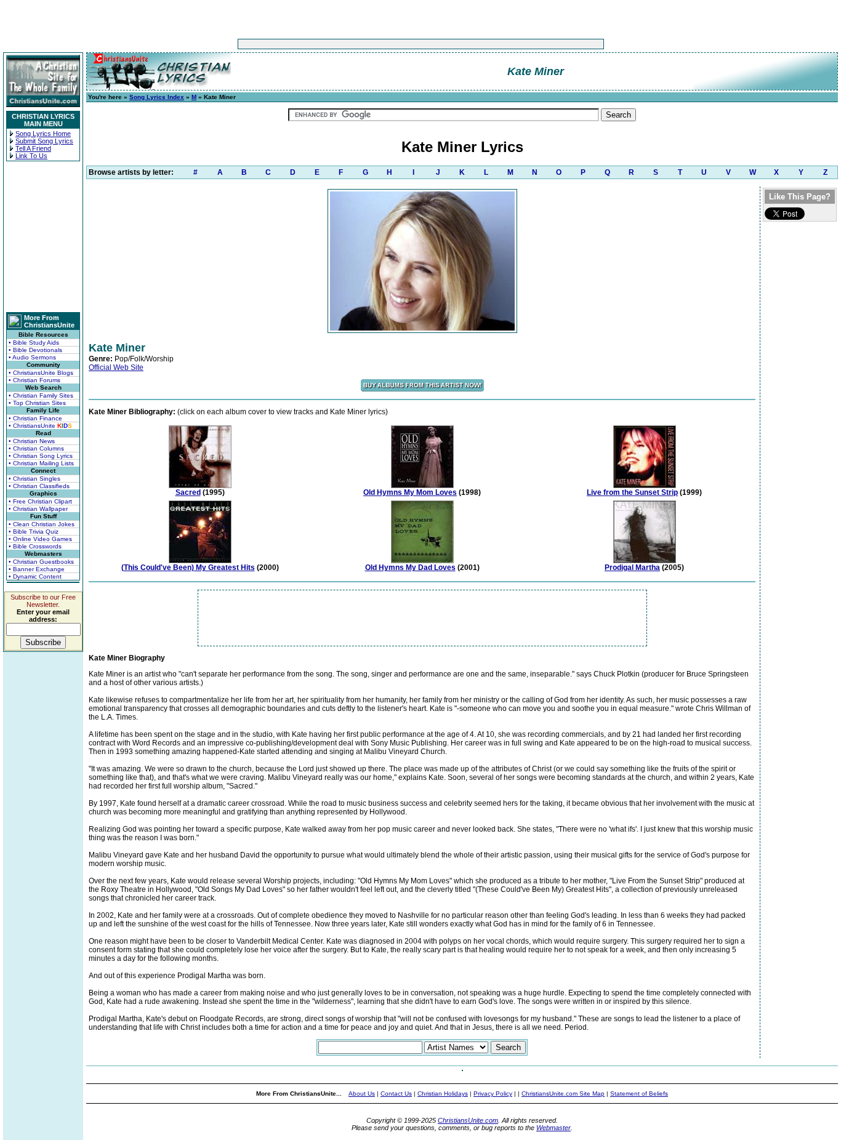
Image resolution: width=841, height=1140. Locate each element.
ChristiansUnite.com (468, 1120)
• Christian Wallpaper (38, 508)
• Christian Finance (35, 418)
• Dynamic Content (35, 576)
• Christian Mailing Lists (41, 463)
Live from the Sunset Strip (632, 492)
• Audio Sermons (32, 357)
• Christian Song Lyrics (41, 455)
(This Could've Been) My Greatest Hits (188, 567)
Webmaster (553, 1127)
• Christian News (32, 441)
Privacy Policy (492, 1093)
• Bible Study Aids (34, 342)
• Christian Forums (34, 380)
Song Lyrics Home (43, 133)
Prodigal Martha (632, 567)
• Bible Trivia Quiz (33, 531)
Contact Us (396, 1093)
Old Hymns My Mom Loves (410, 492)
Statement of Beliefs (639, 1093)
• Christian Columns (36, 448)
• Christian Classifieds (39, 486)
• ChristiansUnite (40, 425)
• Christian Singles (34, 478)
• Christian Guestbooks (41, 561)
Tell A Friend (33, 148)
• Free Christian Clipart (40, 501)
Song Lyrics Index (156, 97)
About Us (361, 1093)
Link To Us (31, 155)
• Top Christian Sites (37, 402)
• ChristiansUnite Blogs (41, 372)
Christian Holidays (442, 1093)
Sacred (188, 492)
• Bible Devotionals (35, 350)
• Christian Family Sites (41, 395)
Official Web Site (116, 367)
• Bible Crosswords (35, 546)
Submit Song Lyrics (44, 141)
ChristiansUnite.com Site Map (563, 1093)
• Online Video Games (40, 539)
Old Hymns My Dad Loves (410, 567)
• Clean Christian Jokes (41, 524)
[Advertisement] (382, 44)
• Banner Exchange (37, 569)
